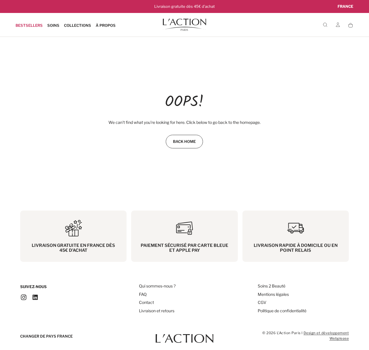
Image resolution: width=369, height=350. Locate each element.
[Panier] (350, 25)
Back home (184, 141)
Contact (146, 302)
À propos (106, 25)
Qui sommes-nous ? (157, 285)
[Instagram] (23, 297)
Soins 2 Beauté (271, 285)
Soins (53, 25)
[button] (345, 6)
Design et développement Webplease (326, 335)
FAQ (143, 294)
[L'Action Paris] (184, 335)
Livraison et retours (156, 310)
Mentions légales (273, 294)
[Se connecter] (338, 25)
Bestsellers (29, 25)
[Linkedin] (35, 297)
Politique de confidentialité (282, 310)
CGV (262, 302)
